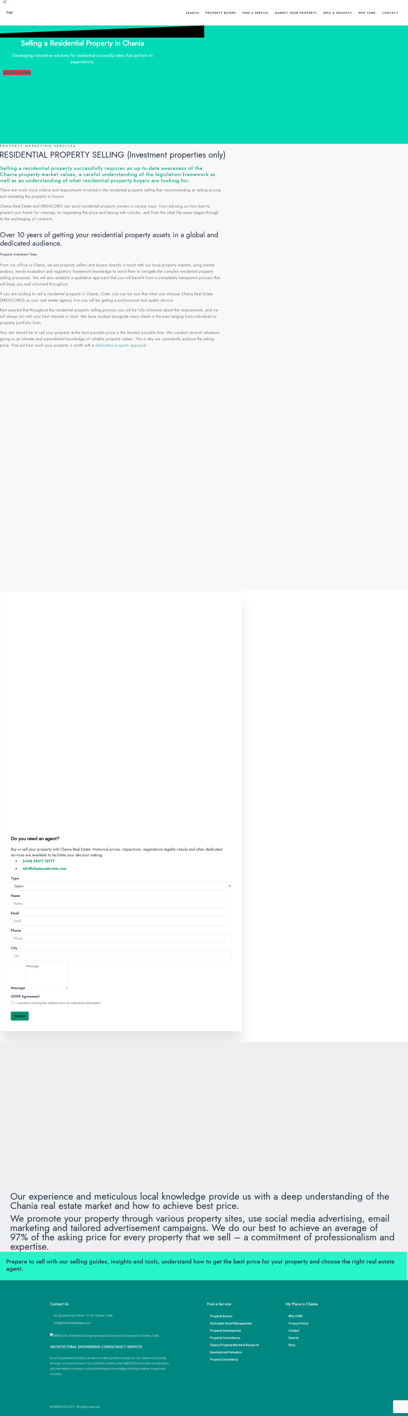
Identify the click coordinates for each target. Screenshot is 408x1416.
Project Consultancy (224, 1359)
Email (15, 913)
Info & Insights (337, 13)
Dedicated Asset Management (231, 1323)
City (14, 948)
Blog (292, 1345)
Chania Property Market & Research (234, 1345)
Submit (19, 1016)
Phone (16, 930)
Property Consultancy (225, 1338)
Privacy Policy (298, 1323)
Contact (390, 13)
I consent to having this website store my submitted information (58, 1003)
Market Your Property (296, 13)
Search (192, 13)
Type (15, 878)
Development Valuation (226, 1352)
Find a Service (255, 13)
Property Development (225, 1330)
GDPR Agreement (25, 996)
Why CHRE (367, 13)
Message (18, 987)
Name (15, 895)
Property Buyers (220, 13)
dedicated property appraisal (120, 345)
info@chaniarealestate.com (72, 1323)
